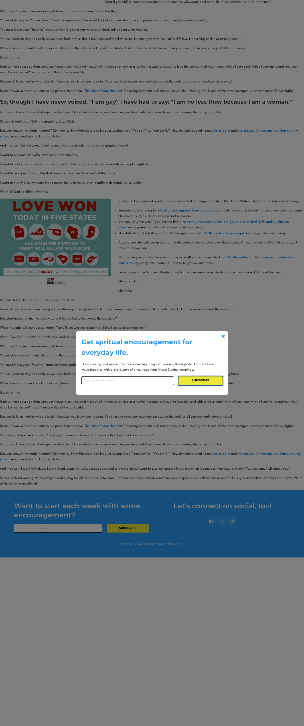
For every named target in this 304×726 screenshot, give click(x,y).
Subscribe (200, 380)
